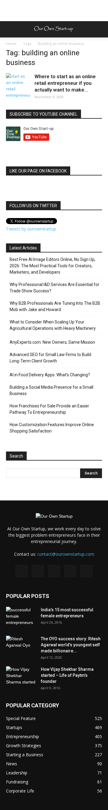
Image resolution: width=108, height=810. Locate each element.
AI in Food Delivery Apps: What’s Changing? (50, 374)
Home (11, 43)
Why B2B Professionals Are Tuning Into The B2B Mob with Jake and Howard (55, 306)
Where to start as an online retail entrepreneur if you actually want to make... (65, 83)
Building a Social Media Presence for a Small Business (51, 390)
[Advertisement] (54, 10)
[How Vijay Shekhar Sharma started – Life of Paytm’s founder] (21, 676)
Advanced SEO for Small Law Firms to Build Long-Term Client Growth (50, 357)
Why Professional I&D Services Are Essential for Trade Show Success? (54, 287)
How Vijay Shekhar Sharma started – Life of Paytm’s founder (67, 675)
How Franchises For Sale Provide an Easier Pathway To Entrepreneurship (49, 409)
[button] (99, 29)
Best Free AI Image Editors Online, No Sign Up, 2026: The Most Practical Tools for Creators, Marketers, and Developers (52, 266)
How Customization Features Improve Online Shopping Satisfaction (52, 427)
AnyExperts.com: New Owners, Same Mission (52, 342)
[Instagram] (38, 571)
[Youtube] (86, 571)
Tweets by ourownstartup (31, 229)
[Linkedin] (54, 571)
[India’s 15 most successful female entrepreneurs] (21, 617)
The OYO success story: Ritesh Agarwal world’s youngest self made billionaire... (70, 644)
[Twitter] (70, 571)
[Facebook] (22, 571)
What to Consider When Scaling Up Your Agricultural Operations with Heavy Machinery (53, 325)
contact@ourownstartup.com (65, 554)
